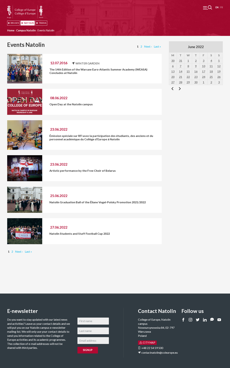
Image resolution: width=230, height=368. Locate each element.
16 (195, 71)
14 (180, 71)
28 (180, 82)
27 (172, 82)
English (216, 7)
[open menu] (207, 7)
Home (10, 30)
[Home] (25, 7)
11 (211, 66)
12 (218, 66)
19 (218, 71)
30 (172, 60)
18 (211, 71)
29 (188, 82)
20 (172, 76)
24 (203, 76)
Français (221, 7)
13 (172, 71)
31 (180, 60)
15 (188, 71)
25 (211, 76)
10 (203, 66)
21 (180, 76)
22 (188, 76)
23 (195, 76)
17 (203, 71)
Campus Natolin (26, 30)
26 (218, 76)
